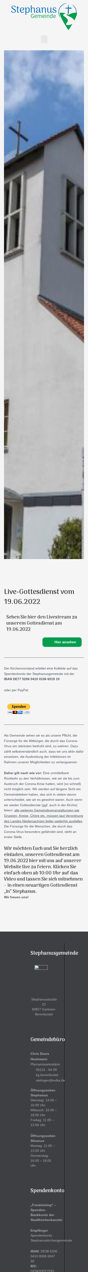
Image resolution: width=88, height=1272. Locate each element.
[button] (44, 39)
